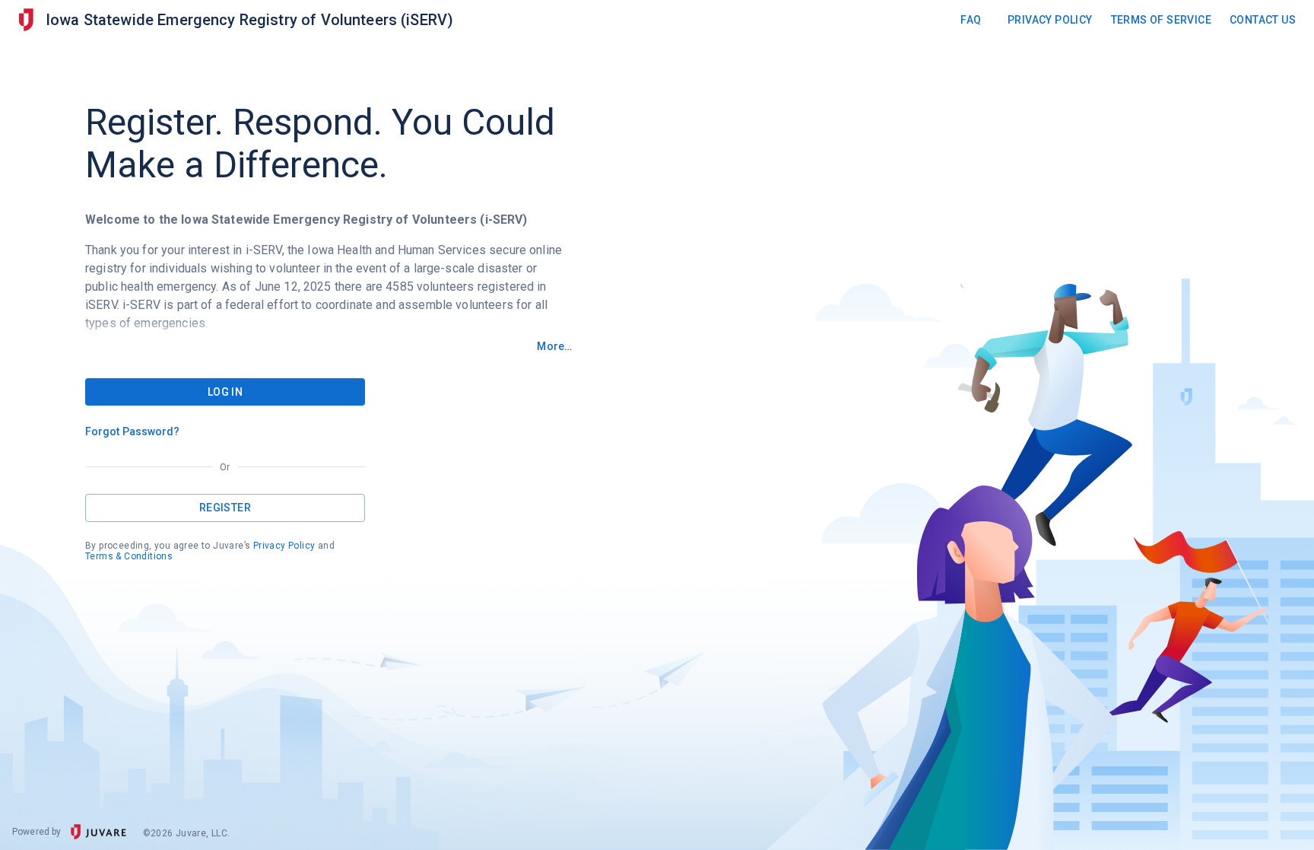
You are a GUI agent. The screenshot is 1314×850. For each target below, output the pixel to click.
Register (225, 507)
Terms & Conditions (129, 556)
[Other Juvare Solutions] (26, 20)
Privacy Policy (1050, 20)
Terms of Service (1161, 20)
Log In (225, 392)
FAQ (970, 20)
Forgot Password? (132, 431)
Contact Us (1263, 20)
